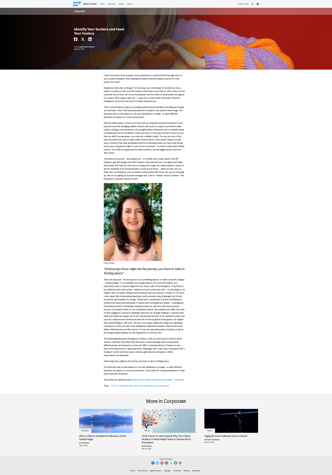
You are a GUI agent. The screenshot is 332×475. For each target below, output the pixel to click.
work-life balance (162, 386)
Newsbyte (85, 430)
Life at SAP (138, 386)
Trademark (177, 471)
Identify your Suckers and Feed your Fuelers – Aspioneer (158, 380)
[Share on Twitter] (83, 40)
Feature (77, 47)
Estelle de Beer (88, 47)
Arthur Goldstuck (213, 440)
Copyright (167, 471)
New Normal (149, 386)
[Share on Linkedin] (90, 40)
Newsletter (196, 471)
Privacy (132, 471)
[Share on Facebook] (75, 40)
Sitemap (187, 471)
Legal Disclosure (155, 471)
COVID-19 (115, 386)
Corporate (79, 11)
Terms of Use (142, 471)
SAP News (85, 443)
